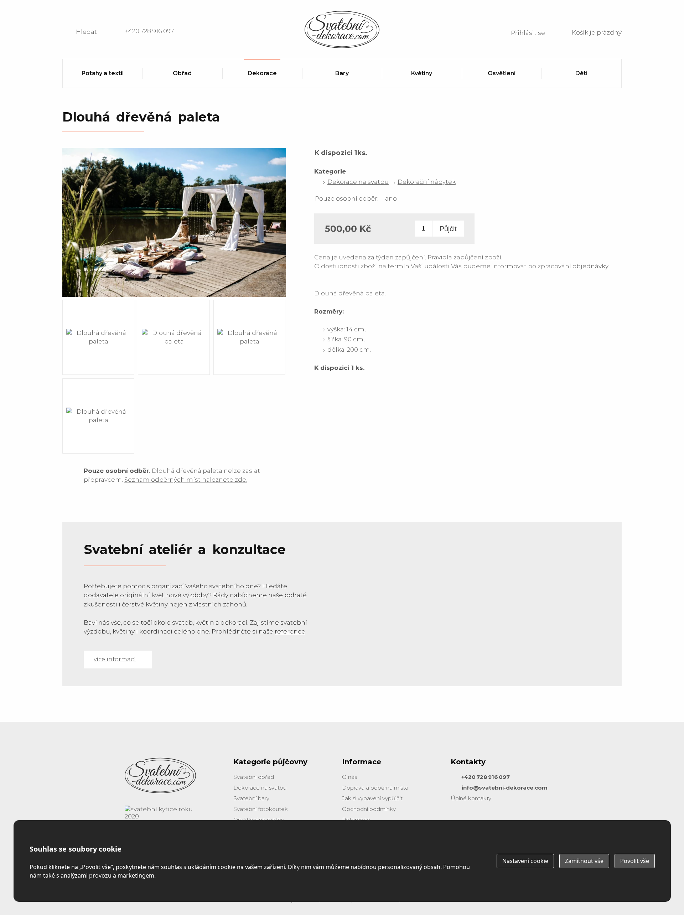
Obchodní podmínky (369, 809)
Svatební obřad (253, 777)
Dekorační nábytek (427, 181)
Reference (356, 819)
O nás (349, 777)
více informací (115, 659)
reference (290, 631)
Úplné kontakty (471, 798)
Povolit (634, 861)
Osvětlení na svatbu (258, 819)
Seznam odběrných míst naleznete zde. (185, 479)
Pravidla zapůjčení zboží (464, 257)
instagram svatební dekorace (475, 819)
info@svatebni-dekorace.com (505, 787)
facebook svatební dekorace (458, 819)
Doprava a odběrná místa (375, 787)
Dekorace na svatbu (358, 181)
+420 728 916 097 (149, 31)
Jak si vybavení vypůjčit (372, 798)
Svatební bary (251, 798)
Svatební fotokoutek (260, 809)
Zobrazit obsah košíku (588, 32)
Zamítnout (584, 861)
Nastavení (525, 861)
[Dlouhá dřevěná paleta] (174, 296)
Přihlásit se (528, 32)
